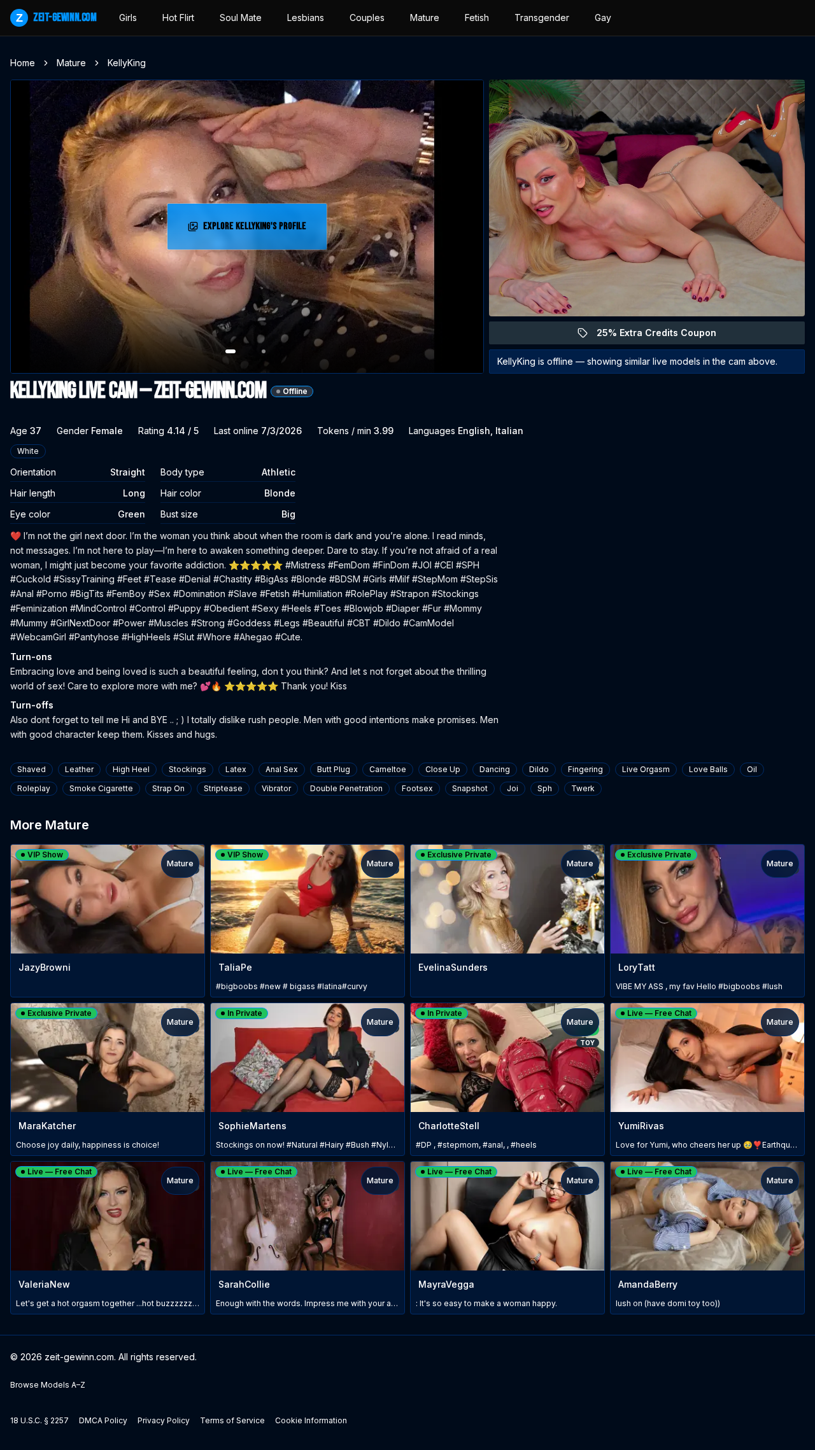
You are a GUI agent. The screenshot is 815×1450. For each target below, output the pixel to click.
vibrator (276, 788)
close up (442, 769)
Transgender (541, 17)
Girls (128, 17)
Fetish (477, 17)
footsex (417, 788)
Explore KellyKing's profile (259, 230)
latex (235, 769)
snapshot (470, 788)
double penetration (346, 788)
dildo (539, 769)
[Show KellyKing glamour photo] (264, 351)
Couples (367, 17)
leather (79, 769)
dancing (494, 769)
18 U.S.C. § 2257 (39, 1420)
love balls (708, 769)
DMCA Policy (103, 1420)
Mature (424, 17)
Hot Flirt (178, 17)
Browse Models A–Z (47, 1385)
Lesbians (305, 17)
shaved (31, 769)
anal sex (282, 769)
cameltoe (387, 769)
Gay (603, 17)
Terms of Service (232, 1420)
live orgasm (646, 769)
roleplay (33, 788)
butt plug (333, 769)
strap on (168, 788)
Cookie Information (311, 1420)
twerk (583, 788)
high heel (131, 769)
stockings (187, 769)
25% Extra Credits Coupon (664, 335)
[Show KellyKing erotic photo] (230, 351)
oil (752, 769)
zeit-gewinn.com (56, 17)
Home (22, 62)
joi (512, 788)
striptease (223, 788)
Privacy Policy (164, 1420)
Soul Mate (241, 17)
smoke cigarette (101, 788)
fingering (585, 769)
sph (544, 788)
